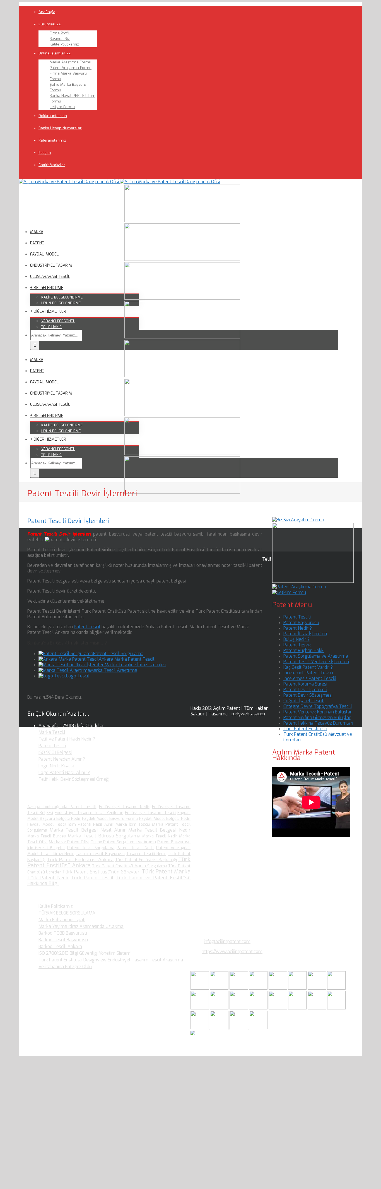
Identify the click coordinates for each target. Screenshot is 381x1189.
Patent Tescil (87, 627)
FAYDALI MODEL (44, 254)
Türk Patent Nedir (48, 878)
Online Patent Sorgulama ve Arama (123, 842)
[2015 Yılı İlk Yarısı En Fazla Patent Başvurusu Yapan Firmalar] (259, 1008)
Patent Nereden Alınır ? (61, 759)
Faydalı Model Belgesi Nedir (165, 818)
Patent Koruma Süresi (305, 684)
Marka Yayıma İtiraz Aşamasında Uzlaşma (81, 926)
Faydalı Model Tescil (46, 824)
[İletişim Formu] (289, 592)
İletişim (44, 152)
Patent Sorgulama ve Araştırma (315, 656)
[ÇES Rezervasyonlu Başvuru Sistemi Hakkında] (278, 1008)
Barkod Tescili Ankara (60, 946)
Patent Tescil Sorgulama (118, 653)
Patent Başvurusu (301, 622)
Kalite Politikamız (64, 44)
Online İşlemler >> (54, 53)
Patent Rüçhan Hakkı (303, 650)
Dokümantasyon (52, 115)
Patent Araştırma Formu (70, 67)
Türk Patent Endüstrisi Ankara (80, 859)
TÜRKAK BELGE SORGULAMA (66, 913)
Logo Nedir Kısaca (56, 766)
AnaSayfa (46, 11)
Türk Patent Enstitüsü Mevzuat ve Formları (317, 737)
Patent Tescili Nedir (135, 848)
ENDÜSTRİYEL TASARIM (51, 265)
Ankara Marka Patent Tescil (127, 659)
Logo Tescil (77, 676)
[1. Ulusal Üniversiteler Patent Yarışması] (239, 988)
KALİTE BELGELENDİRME (62, 297)
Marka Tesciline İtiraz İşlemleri (135, 665)
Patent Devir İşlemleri (305, 690)
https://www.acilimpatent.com (232, 951)
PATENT (37, 243)
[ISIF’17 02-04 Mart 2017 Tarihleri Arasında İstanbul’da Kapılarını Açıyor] (298, 988)
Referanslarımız (52, 140)
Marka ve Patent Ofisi (69, 842)
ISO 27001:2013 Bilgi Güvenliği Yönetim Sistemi (84, 953)
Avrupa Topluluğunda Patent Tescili (61, 807)
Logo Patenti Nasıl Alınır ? (64, 772)
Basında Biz (60, 38)
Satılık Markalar (51, 165)
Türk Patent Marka (166, 871)
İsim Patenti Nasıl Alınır (91, 824)
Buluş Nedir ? (296, 639)
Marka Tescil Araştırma (113, 670)
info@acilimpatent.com (227, 941)
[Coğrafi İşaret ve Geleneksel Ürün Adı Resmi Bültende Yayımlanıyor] (278, 988)
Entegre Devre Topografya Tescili (317, 706)
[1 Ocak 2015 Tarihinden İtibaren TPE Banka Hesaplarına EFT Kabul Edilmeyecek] (239, 1028)
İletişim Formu (62, 106)
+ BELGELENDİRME (46, 287)
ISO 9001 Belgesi (55, 752)
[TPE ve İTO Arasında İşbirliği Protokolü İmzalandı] (258, 1028)
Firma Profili (60, 33)
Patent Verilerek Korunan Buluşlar (317, 712)
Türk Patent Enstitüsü (305, 729)
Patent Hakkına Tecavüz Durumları (318, 723)
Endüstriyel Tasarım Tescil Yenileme (89, 812)
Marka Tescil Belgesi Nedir (159, 830)
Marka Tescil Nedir (159, 836)
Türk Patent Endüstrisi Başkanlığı (146, 860)
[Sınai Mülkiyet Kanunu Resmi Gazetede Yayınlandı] (317, 988)
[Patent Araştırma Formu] (299, 587)
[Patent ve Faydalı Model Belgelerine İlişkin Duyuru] (298, 1008)
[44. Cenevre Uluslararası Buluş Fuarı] (200, 1008)
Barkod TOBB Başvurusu (62, 933)
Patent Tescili (297, 617)
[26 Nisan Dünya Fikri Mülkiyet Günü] (317, 1008)
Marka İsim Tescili (132, 824)
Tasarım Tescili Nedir (146, 853)
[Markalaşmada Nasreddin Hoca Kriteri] (220, 1008)
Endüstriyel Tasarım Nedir (124, 807)
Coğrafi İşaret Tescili (303, 701)
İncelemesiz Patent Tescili (309, 678)
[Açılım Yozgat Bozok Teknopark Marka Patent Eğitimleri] (200, 988)
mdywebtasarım (248, 714)
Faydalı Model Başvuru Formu (110, 818)
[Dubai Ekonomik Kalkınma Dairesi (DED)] (220, 988)
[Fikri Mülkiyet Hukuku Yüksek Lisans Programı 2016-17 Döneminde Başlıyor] (239, 1008)
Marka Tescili (51, 732)
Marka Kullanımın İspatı (61, 920)
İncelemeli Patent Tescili (308, 673)
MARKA (36, 232)
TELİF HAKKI (51, 326)
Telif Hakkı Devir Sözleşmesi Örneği (73, 779)
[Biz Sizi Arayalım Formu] (298, 520)
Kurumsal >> (49, 24)
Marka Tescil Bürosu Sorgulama (104, 836)
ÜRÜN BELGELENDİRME (61, 303)
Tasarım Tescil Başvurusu (100, 853)
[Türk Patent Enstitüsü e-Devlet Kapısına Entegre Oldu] (220, 1028)
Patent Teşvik (297, 645)
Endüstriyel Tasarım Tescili (150, 812)
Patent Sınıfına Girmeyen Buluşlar (317, 717)
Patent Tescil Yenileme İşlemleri (316, 662)
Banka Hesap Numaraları (60, 128)
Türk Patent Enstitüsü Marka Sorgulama (129, 866)
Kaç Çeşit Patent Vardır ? (308, 667)
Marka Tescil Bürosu (46, 836)
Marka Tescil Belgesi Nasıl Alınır (88, 830)
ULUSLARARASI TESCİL (50, 276)
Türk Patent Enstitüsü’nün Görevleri (101, 872)
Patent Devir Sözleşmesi (307, 695)
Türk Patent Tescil (92, 878)
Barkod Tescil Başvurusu (63, 940)
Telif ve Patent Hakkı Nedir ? (66, 739)
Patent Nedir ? (297, 628)
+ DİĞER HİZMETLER (48, 311)
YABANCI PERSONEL (58, 321)
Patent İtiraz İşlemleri (305, 634)
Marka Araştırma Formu (70, 62)
